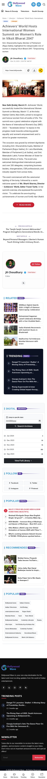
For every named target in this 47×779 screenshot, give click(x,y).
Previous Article (25, 226)
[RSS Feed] (23, 283)
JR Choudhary (14, 272)
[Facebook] (3, 687)
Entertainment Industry (13, 633)
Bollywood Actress (11, 637)
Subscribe (39, 757)
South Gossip (37, 11)
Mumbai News (10, 616)
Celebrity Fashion (26, 629)
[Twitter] (9, 687)
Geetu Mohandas (11, 629)
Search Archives (24, 426)
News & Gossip (11, 11)
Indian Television (11, 607)
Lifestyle (12, 18)
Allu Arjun (8, 624)
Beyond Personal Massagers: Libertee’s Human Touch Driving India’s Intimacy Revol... (23, 240)
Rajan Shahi (26, 611)
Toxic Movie (29, 616)
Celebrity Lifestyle (27, 620)
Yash (20, 616)
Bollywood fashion (11, 620)
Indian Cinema (25, 603)
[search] (44, 4)
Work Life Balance (28, 637)
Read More (23, 204)
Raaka (39, 620)
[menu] (3, 4)
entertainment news (12, 611)
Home (4, 18)
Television (25, 11)
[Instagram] (15, 687)
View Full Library (23, 461)
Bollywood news (10, 603)
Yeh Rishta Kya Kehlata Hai (24, 624)
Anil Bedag (23, 607)
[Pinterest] (20, 687)
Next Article (22, 236)
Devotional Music (30, 633)
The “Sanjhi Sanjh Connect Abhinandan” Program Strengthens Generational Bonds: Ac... (23, 230)
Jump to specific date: (15, 417)
